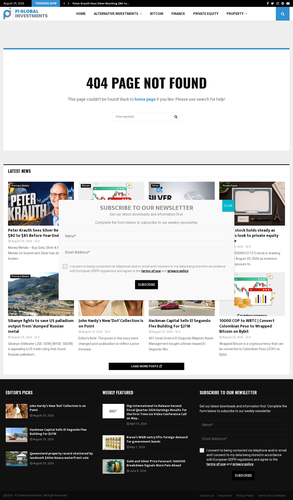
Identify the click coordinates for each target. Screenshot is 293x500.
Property (235, 14)
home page (145, 99)
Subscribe (243, 475)
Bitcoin (156, 14)
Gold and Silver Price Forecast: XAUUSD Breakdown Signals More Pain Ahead (156, 463)
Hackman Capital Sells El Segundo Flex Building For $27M (180, 323)
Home (81, 14)
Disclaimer (225, 495)
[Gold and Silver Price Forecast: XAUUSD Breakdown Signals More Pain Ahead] (113, 466)
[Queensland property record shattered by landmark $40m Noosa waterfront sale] (16, 458)
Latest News (19, 171)
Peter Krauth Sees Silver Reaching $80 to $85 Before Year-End (39, 233)
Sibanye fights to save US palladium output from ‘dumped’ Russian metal (41, 326)
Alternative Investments (116, 14)
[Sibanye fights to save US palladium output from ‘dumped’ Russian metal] (41, 294)
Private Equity (205, 14)
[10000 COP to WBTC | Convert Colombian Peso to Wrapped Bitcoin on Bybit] (252, 294)
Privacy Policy (245, 495)
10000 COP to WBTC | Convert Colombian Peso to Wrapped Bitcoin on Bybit (246, 326)
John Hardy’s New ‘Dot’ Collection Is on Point (111, 323)
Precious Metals (20, 185)
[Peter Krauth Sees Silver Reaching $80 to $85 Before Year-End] (41, 204)
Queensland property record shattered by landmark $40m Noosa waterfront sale (61, 455)
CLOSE (228, 205)
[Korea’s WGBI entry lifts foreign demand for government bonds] (113, 442)
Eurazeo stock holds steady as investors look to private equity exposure (248, 236)
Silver (155, 185)
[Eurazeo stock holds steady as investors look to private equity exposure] (252, 204)
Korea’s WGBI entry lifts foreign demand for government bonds (157, 439)
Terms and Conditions (272, 495)
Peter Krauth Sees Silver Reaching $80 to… (101, 3)
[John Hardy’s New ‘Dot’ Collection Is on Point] (16, 411)
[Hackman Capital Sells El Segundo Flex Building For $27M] (16, 435)
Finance (178, 14)
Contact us (207, 495)
